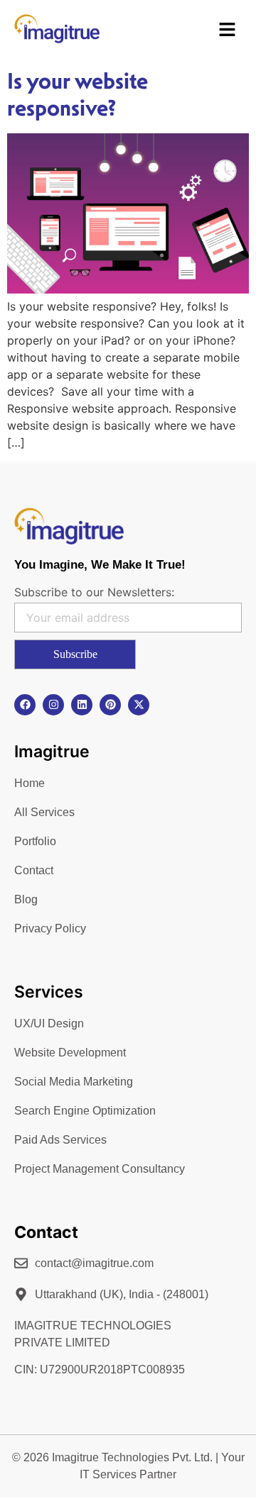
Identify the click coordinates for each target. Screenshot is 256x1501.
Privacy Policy (50, 928)
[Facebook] (25, 704)
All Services (44, 812)
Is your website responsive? (77, 94)
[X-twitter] (138, 704)
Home (29, 783)
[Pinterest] (110, 704)
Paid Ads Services (60, 1140)
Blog (26, 899)
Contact (33, 870)
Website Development (70, 1053)
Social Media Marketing (73, 1082)
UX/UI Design (49, 1023)
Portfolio (35, 841)
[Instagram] (53, 704)
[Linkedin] (81, 704)
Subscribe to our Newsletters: (94, 592)
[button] (227, 31)
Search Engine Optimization (85, 1111)
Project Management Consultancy (99, 1169)
